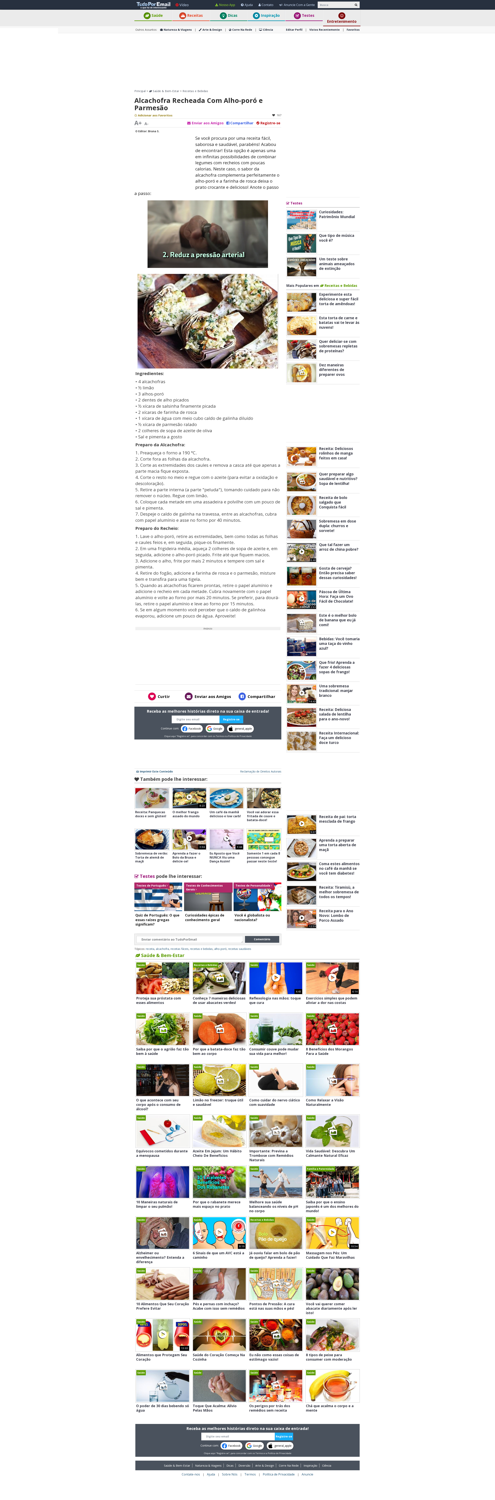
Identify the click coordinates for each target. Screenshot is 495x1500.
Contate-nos (191, 1474)
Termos (220, 736)
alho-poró (220, 949)
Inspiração (270, 15)
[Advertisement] (29, 86)
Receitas (194, 15)
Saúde (157, 15)
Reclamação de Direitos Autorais (260, 771)
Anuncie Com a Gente (299, 5)
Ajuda (249, 5)
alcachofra (162, 949)
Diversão (244, 1465)
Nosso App (227, 5)
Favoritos (353, 29)
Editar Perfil (294, 29)
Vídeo (184, 5)
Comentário (262, 939)
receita (150, 949)
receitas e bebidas (201, 949)
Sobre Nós (229, 1474)
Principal (140, 91)
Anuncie (307, 1474)
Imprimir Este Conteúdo (156, 771)
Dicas (232, 15)
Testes (307, 15)
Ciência (268, 29)
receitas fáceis (180, 949)
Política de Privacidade (240, 736)
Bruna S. (153, 131)
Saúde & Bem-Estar (165, 91)
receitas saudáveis (239, 949)
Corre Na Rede (242, 29)
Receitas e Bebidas (195, 91)
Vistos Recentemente (324, 29)
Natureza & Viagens (178, 29)
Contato (267, 5)
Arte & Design (212, 29)
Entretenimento (342, 21)
